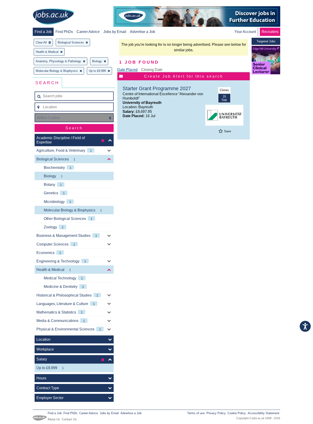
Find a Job (43, 32)
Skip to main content (18, 4)
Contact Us (69, 419)
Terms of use (196, 413)
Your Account (245, 32)
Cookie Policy (237, 413)
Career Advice (88, 32)
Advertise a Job (142, 32)
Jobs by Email (114, 32)
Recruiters (270, 32)
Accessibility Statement (263, 413)
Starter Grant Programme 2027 (157, 88)
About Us (54, 419)
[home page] (53, 17)
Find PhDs (64, 32)
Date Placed (127, 70)
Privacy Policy (216, 413)
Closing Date (151, 70)
